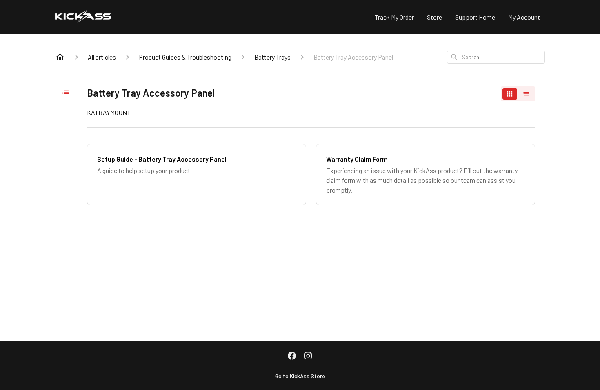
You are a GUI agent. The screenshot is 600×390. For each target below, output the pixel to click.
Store (434, 17)
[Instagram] (308, 356)
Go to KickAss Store (300, 375)
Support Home (475, 17)
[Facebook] (292, 356)
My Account (524, 17)
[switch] (518, 93)
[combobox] (496, 57)
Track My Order (394, 17)
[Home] (60, 57)
